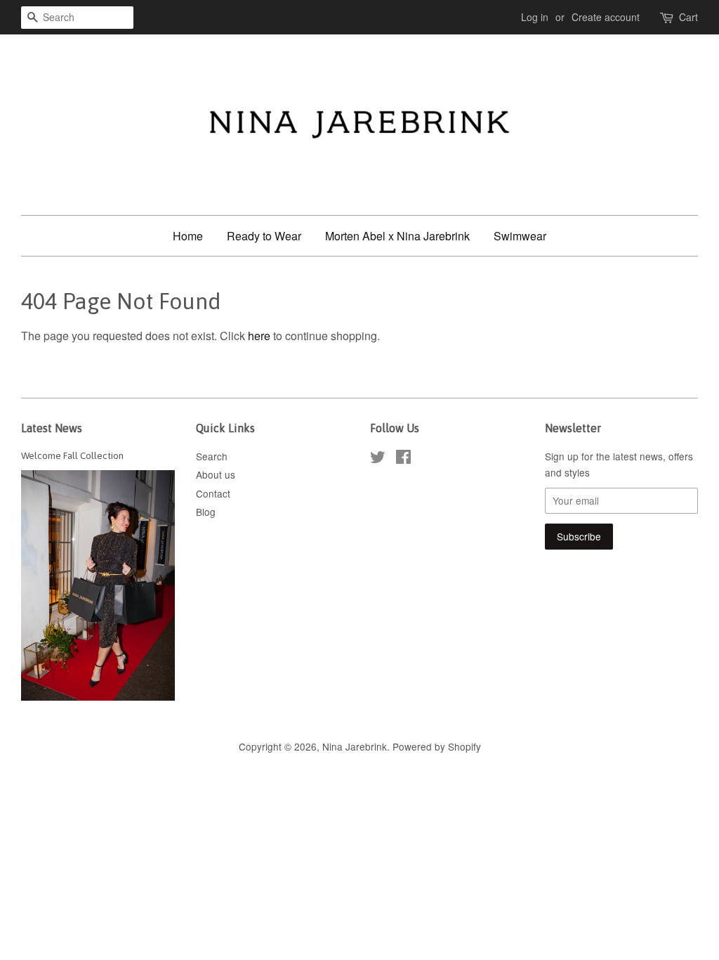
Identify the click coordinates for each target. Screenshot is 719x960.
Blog (206, 512)
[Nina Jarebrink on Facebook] (403, 459)
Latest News (51, 428)
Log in (534, 17)
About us (215, 474)
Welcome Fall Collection (72, 455)
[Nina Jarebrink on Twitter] (377, 459)
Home (188, 236)
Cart (688, 17)
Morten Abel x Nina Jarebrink (397, 236)
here (259, 335)
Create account (606, 17)
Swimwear (520, 236)
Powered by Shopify (437, 746)
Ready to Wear (264, 236)
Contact (213, 493)
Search (211, 456)
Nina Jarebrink (354, 746)
